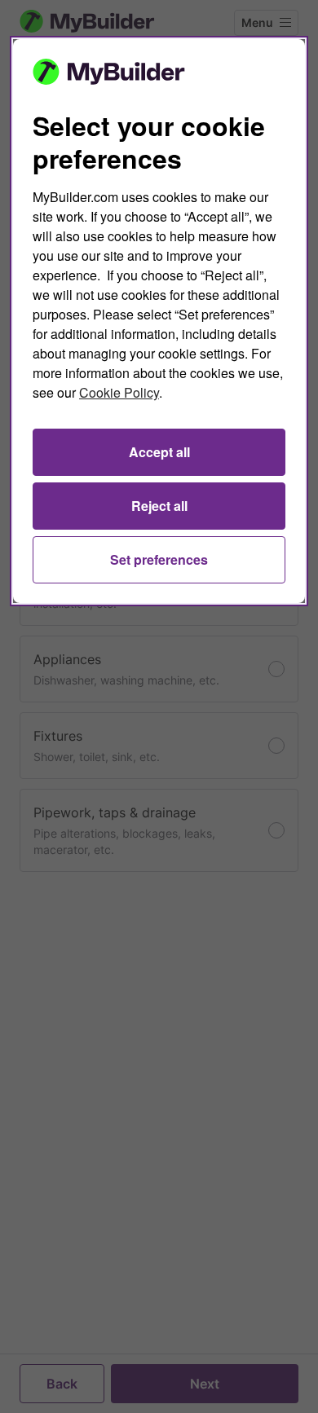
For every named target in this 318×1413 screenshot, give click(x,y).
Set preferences (159, 559)
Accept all (159, 451)
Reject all (159, 505)
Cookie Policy (119, 392)
